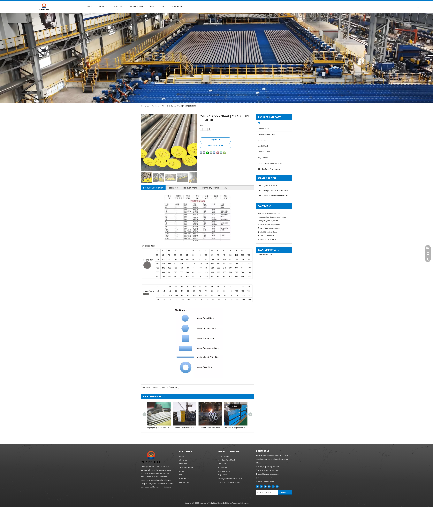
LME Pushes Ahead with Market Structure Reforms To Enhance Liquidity (274, 195)
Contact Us (177, 6)
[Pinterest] (273, 486)
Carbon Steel (263, 128)
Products (118, 6)
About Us (103, 6)
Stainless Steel (264, 151)
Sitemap (245, 503)
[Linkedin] (261, 486)
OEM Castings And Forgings (269, 169)
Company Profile (210, 187)
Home (89, 6)
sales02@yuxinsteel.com (270, 228)
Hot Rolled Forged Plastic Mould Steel (235, 427)
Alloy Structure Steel (266, 134)
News (152, 6)
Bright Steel (263, 157)
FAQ (163, 6)
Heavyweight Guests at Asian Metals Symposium (274, 190)
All (259, 123)
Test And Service (136, 6)
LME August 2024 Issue (268, 185)
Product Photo (190, 187)
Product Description (153, 187)
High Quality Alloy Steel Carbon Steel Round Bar (159, 427)
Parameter (173, 187)
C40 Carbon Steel (150, 388)
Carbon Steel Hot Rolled (210, 427)
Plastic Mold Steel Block (184, 427)
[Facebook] (257, 486)
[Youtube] (265, 486)
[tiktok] (277, 486)
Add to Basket (214, 145)
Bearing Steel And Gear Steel (270, 163)
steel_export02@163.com (270, 224)
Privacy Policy (184, 482)
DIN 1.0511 (173, 388)
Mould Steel (263, 146)
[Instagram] (269, 486)
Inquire (214, 139)
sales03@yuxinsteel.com (268, 474)
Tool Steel (262, 140)
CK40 (164, 388)
